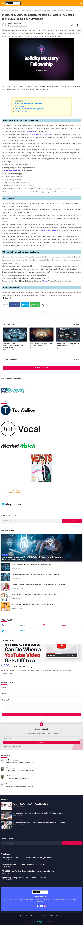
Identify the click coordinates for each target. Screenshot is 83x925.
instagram (64, 625)
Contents (18, 101)
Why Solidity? (20, 106)
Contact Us (30, 916)
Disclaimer (59, 916)
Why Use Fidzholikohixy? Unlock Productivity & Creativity (31, 564)
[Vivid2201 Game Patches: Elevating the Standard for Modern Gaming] (5, 577)
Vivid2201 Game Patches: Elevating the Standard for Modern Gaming (35, 574)
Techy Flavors (41, 922)
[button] (81, 3)
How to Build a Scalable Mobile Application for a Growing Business (38, 813)
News (9, 10)
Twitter (26, 305)
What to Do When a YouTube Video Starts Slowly (16, 667)
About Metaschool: (21, 111)
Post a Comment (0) (41, 368)
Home (4, 10)
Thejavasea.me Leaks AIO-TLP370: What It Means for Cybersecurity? (27, 858)
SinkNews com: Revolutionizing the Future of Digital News (14, 345)
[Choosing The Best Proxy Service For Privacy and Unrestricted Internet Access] (5, 587)
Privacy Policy (41, 916)
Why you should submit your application (29, 109)
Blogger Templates (32, 920)
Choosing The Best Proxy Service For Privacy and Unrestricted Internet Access (39, 584)
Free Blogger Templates (56, 920)
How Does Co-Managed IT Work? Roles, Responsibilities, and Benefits (39, 822)
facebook (22, 625)
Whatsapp (36, 305)
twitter (22, 631)
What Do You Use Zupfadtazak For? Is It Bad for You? (41, 344)
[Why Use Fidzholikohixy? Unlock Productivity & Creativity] (5, 567)
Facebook (16, 305)
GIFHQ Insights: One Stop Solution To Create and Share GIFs (32, 604)
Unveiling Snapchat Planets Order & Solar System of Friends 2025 (34, 594)
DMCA (51, 916)
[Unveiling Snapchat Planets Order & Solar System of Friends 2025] (5, 597)
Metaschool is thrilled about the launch (28, 104)
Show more (77, 324)
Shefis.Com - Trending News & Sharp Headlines (68, 344)
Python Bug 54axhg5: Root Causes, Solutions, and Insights (24, 878)
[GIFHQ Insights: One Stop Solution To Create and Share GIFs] (5, 606)
